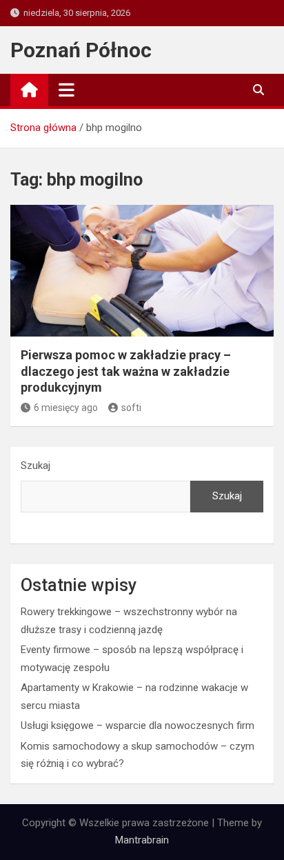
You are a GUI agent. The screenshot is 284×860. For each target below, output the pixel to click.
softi (131, 407)
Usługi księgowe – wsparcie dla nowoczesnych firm (137, 725)
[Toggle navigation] (66, 90)
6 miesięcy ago (66, 407)
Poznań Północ (81, 50)
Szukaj (35, 465)
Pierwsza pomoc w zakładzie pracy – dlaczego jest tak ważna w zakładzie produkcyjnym (126, 371)
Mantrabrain (142, 840)
